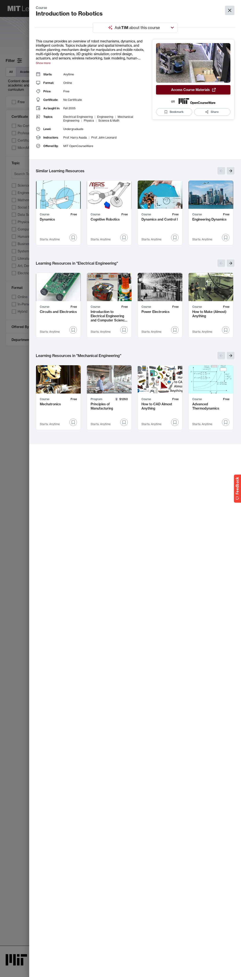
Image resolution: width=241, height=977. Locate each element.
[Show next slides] (230, 171)
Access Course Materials (190, 90)
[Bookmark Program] (124, 422)
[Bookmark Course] (73, 237)
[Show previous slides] (221, 171)
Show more (43, 63)
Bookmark (177, 112)
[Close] (229, 10)
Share (215, 112)
